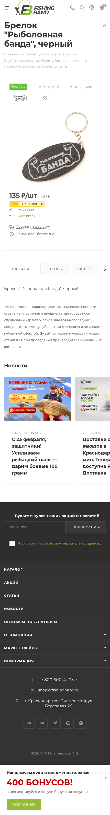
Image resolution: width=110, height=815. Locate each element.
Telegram (55, 723)
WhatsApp (81, 723)
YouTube (68, 723)
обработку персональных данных (71, 543)
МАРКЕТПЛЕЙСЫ (21, 648)
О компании (18, 635)
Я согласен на (59, 543)
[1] (55, 147)
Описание (20, 269)
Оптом (85, 269)
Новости (14, 609)
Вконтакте (29, 723)
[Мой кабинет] (91, 8)
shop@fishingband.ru (58, 690)
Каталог (13, 569)
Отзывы (55, 269)
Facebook (42, 723)
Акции (11, 582)
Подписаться (86, 527)
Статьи (11, 595)
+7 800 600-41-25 (56, 680)
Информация (19, 661)
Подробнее (24, 805)
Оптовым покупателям (30, 622)
